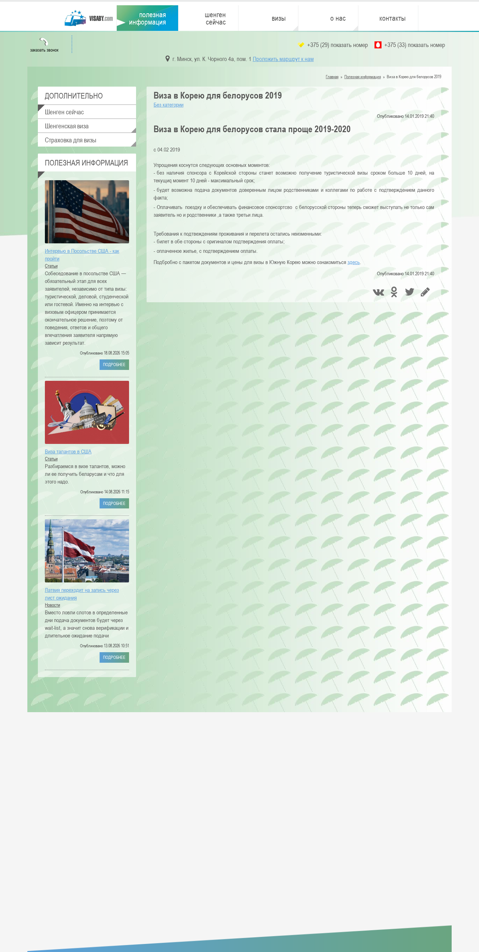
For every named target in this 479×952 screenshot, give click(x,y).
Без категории (168, 104)
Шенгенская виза (67, 125)
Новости (52, 604)
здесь (354, 262)
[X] (410, 292)
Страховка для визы (70, 139)
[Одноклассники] (395, 292)
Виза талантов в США (68, 451)
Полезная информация (147, 18)
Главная (332, 77)
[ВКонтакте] (379, 292)
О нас (338, 18)
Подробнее (114, 364)
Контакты (392, 18)
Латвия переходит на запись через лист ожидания (82, 593)
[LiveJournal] (426, 292)
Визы (279, 18)
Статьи (51, 265)
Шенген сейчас (215, 18)
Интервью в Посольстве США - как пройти (82, 254)
